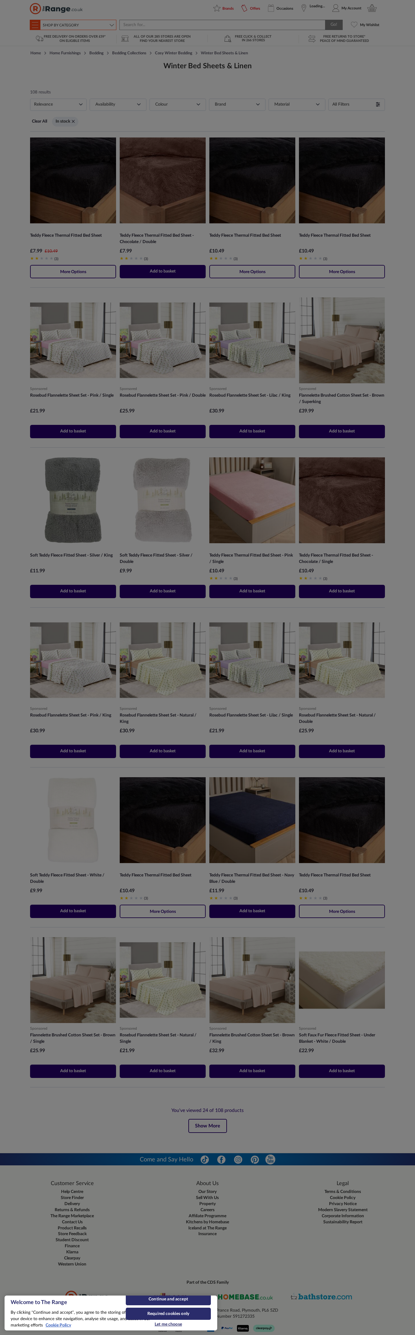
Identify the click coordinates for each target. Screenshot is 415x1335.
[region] (111, 1313)
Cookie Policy (58, 1325)
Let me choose (168, 1324)
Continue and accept (168, 1299)
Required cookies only (168, 1314)
